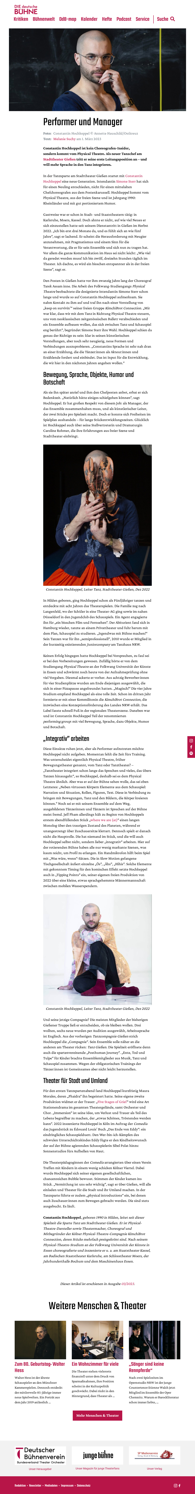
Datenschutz (83, 1485)
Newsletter (35, 1485)
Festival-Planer (94, 9)
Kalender (89, 19)
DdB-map (67, 19)
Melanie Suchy (64, 139)
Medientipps (43, 9)
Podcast (124, 19)
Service (142, 19)
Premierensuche (95, 2)
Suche (162, 19)
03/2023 (127, 1284)
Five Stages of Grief (112, 1102)
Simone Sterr (126, 181)
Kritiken (21, 19)
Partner (143, 2)
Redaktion (20, 1485)
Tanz (19, 2)
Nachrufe (41, 2)
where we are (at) (103, 820)
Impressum (67, 1485)
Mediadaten (146, 9)
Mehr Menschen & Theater (97, 1415)
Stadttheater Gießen (59, 159)
